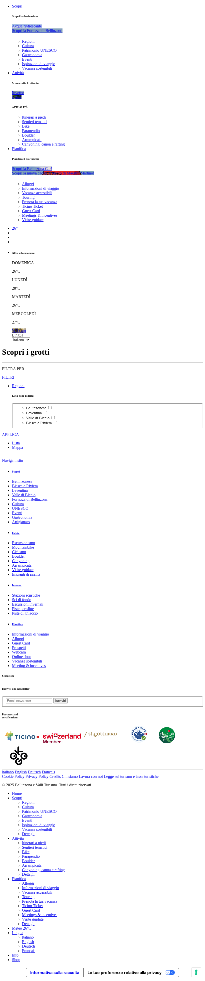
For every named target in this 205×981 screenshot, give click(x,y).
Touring (28, 197)
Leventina (34, 413)
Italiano (8, 772)
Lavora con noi (91, 776)
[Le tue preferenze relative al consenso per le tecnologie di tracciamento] (196, 972)
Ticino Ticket (32, 206)
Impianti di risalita (26, 574)
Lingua (17, 335)
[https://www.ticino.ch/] (22, 742)
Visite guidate (33, 220)
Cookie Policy (13, 776)
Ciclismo (19, 552)
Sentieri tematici (34, 122)
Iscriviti (60, 701)
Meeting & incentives (29, 665)
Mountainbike (23, 547)
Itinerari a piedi (34, 117)
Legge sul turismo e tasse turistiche (131, 776)
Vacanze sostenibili (37, 68)
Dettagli (28, 834)
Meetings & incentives (39, 215)
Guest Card (31, 211)
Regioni (28, 41)
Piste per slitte (23, 609)
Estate (16, 532)
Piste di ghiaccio (25, 613)
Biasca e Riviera (39, 423)
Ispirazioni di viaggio (38, 64)
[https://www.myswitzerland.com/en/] (62, 742)
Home (17, 793)
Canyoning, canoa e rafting (43, 144)
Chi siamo (70, 776)
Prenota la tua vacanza (39, 202)
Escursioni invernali (27, 604)
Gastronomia (32, 55)
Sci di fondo (21, 600)
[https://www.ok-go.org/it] (19, 767)
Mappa (17, 447)
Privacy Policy (37, 776)
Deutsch (34, 772)
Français (48, 772)
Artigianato (21, 522)
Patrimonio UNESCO (39, 50)
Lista (16, 443)
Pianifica (19, 149)
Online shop (21, 656)
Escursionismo (23, 543)
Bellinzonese (36, 408)
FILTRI (8, 377)
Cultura (28, 46)
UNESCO (20, 508)
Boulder (28, 135)
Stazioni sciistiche (26, 595)
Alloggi (28, 184)
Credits (55, 776)
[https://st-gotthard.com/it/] (100, 742)
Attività (18, 73)
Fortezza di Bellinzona (30, 499)
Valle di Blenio (38, 418)
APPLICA (10, 434)
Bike (26, 126)
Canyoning (21, 561)
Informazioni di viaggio (40, 188)
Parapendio (31, 131)
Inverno (17, 585)
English (21, 772)
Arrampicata (32, 140)
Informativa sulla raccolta (54, 972)
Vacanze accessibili (37, 193)
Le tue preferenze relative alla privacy (125, 972)
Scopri (17, 6)
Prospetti (19, 648)
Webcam (19, 652)
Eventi (27, 59)
